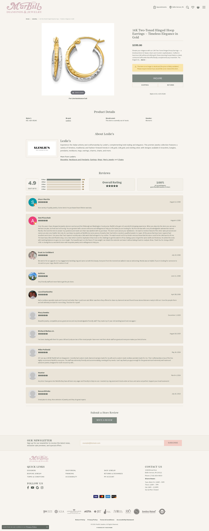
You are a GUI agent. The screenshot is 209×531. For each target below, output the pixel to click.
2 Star (43, 187)
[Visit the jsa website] (137, 512)
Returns (170, 85)
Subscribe (173, 443)
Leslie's (68, 121)
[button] (187, 7)
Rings (100, 160)
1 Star (43, 189)
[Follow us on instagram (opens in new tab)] (42, 487)
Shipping (145, 85)
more (143, 60)
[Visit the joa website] (107, 512)
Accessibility (71, 477)
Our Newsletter (39, 440)
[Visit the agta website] (87, 512)
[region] (78, 59)
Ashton (41, 273)
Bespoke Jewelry (34, 473)
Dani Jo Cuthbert (46, 252)
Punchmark (108, 527)
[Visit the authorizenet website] (162, 512)
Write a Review (104, 420)
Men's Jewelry (108, 160)
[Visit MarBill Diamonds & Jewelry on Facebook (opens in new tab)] (28, 487)
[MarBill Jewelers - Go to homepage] (39, 458)
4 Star (43, 182)
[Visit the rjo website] (128, 512)
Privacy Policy (92, 520)
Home (28, 19)
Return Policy (80, 520)
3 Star (43, 184)
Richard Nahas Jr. (46, 331)
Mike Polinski (44, 350)
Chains (121, 160)
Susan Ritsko (44, 391)
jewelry (34, 19)
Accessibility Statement (125, 520)
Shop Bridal (71, 470)
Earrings (93, 160)
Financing (70, 473)
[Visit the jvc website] (118, 512)
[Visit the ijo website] (47, 512)
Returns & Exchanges (113, 473)
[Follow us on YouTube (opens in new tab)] (32, 487)
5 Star (43, 180)
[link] (160, 7)
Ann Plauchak (44, 218)
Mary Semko (43, 313)
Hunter (41, 373)
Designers (31, 470)
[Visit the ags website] (74, 512)
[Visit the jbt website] (97, 512)
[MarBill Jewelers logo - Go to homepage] (23, 7)
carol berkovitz (45, 292)
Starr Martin (44, 199)
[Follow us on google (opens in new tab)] (37, 487)
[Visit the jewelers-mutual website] (149, 512)
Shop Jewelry (110, 470)
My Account (109, 477)
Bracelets (64, 160)
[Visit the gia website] (59, 512)
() (83, 180)
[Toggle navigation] (204, 7)
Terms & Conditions (35, 477)
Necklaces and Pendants (79, 160)
